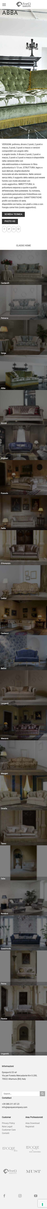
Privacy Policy (8, 1123)
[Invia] (42, 1093)
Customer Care (9, 1130)
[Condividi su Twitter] (9, 229)
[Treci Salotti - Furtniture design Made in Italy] (23, 4)
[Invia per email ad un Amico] (14, 229)
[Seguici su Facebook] (4, 1196)
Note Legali (7, 1126)
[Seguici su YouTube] (35, 1196)
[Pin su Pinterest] (18, 229)
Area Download (32, 1123)
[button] (4, 4)
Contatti (5, 1133)
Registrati (29, 1126)
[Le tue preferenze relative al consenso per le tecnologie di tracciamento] (42, 1204)
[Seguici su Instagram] (20, 1196)
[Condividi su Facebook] (4, 229)
